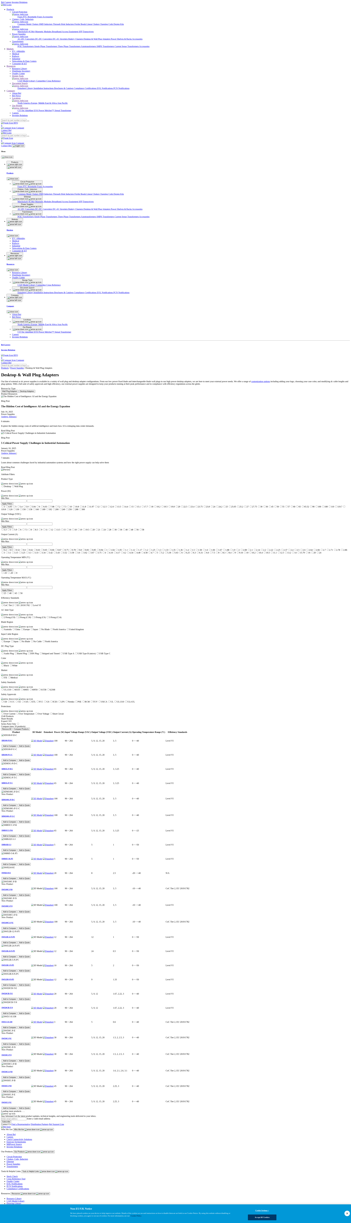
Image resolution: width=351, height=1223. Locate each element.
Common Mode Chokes (28, 24)
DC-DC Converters (44, 39)
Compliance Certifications (85, 88)
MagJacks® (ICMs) (26, 31)
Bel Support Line (56, 1124)
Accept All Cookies (262, 1217)
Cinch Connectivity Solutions (19, 1139)
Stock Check (12, 1176)
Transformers (12, 1166)
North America (24, 103)
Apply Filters (7, 504)
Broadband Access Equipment (65, 31)
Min (3, 498)
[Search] (28, 136)
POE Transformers (26, 46)
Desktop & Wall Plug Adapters (97, 39)
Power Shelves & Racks (121, 39)
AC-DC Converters (26, 39)
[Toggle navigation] (18, 145)
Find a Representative (20, 1124)
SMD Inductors (46, 24)
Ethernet (10, 1161)
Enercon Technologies (16, 1142)
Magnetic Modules (43, 31)
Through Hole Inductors (63, 24)
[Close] (7, 157)
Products (10, 9)
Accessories (48, 17)
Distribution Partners (40, 1124)
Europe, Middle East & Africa (44, 103)
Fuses (20, 17)
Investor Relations (19, 2)
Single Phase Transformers (46, 46)
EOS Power (39, 110)
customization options (260, 381)
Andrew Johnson (8, 416)
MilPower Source (14, 1144)
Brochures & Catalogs (64, 88)
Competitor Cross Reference (48, 81)
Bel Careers (6, 2)
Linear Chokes (93, 24)
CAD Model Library (27, 81)
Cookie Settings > (262, 1210)
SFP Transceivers (86, 31)
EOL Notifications (105, 88)
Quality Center (13, 1181)
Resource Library (14, 1198)
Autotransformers (89, 46)
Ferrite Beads (80, 24)
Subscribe (6, 1122)
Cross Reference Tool (16, 1179)
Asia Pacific (62, 103)
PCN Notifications (121, 88)
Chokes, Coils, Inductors (17, 1159)
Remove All (6, 729)
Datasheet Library (26, 88)
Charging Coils (107, 24)
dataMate (29, 110)
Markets (10, 49)
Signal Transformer (63, 110)
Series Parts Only (8, 724)
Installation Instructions (44, 88)
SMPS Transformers (106, 46)
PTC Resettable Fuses (33, 17)
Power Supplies (17, 368)
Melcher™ (50, 110)
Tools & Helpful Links (31, 1171)
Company (11, 91)
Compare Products (21, 729)
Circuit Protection (14, 1156)
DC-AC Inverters (60, 39)
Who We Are (19, 1129)
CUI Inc (21, 110)
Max (7, 498)
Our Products (19, 1152)
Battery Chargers (75, 39)
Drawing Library (14, 1203)
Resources (11, 66)
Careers (10, 1137)
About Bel (11, 1134)
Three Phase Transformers (69, 46)
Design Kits (119, 24)
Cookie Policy (136, 1216)
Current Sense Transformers (127, 46)
